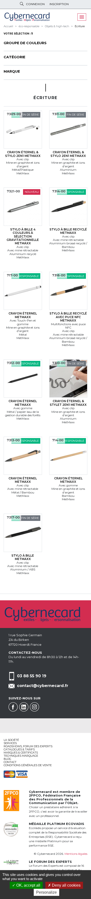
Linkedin (23, 707)
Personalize (46, 892)
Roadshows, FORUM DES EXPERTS (28, 746)
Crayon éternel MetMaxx (22, 315)
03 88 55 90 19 (31, 676)
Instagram (34, 707)
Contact (10, 762)
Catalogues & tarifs (19, 749)
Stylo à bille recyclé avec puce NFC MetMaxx (68, 317)
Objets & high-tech (57, 26)
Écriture (80, 26)
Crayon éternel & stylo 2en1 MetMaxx (23, 153)
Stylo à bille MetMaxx (22, 557)
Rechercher (22, 4)
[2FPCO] (11, 800)
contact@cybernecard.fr (42, 685)
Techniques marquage (21, 755)
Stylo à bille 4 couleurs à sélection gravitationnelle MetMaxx (23, 236)
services (10, 743)
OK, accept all (27, 885)
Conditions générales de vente (28, 765)
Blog (7, 759)
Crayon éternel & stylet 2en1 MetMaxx (68, 402)
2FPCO (35, 795)
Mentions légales (76, 854)
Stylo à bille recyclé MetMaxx (68, 231)
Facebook (13, 707)
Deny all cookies (66, 885)
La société (11, 740)
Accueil (8, 26)
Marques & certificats (21, 752)
